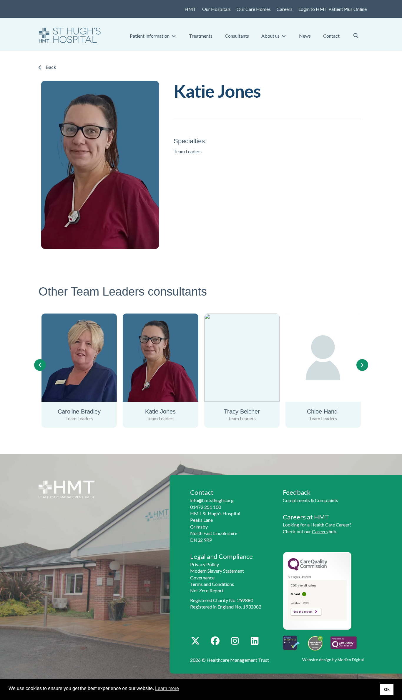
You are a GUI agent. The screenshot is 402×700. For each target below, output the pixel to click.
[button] (195, 641)
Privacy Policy (204, 564)
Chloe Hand (245, 411)
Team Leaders (107, 291)
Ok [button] (387, 689)
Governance (202, 577)
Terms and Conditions (212, 584)
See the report (302, 611)
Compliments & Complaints (310, 500)
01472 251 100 (205, 507)
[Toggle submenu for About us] (283, 36)
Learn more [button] (167, 688)
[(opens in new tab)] (343, 642)
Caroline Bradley (326, 411)
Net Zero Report (207, 590)
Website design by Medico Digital (333, 659)
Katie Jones (83, 411)
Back (51, 67)
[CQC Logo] (307, 569)
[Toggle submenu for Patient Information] (173, 36)
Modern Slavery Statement (217, 571)
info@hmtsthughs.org (212, 500)
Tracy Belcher (164, 411)
